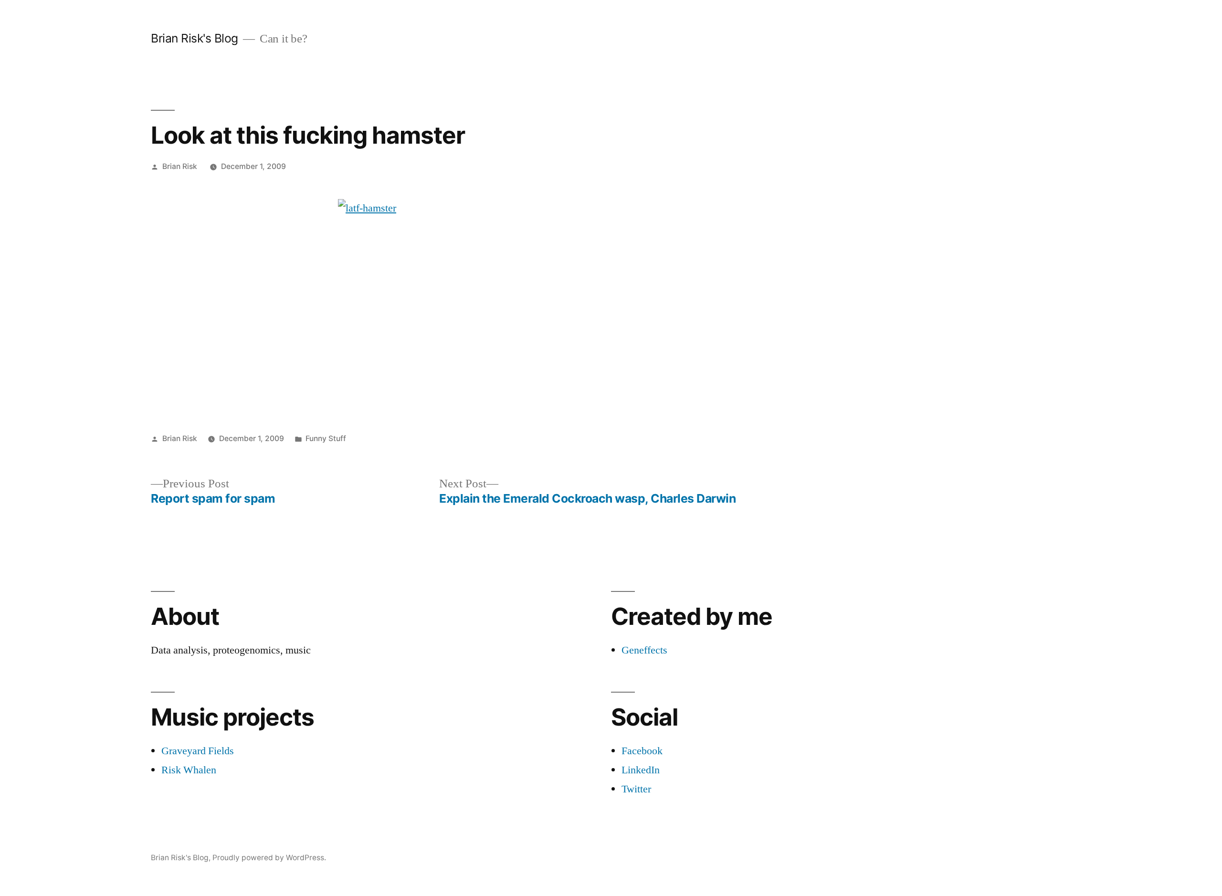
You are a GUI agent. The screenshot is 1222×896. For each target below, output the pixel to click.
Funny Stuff (326, 438)
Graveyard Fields (197, 751)
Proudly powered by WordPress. (269, 857)
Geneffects (644, 650)
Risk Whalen (188, 770)
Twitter (636, 789)
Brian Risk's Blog (194, 38)
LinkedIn (641, 770)
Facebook (642, 751)
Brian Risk (179, 166)
